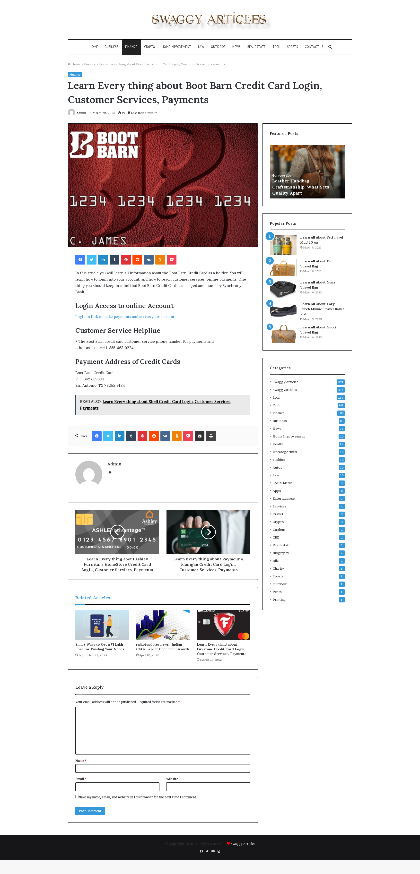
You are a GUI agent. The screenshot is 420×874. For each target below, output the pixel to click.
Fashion (279, 460)
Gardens (279, 529)
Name (80, 761)
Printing (279, 599)
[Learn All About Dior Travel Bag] (283, 267)
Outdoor (218, 47)
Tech (276, 47)
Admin (81, 113)
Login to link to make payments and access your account (124, 316)
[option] (331, 171)
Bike (276, 561)
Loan (276, 397)
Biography (281, 553)
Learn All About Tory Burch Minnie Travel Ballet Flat (322, 309)
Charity (278, 568)
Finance (131, 47)
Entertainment (284, 498)
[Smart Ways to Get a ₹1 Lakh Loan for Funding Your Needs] (102, 625)
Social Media (282, 483)
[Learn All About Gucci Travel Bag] (283, 334)
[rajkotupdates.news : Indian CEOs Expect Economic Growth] (163, 625)
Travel (278, 514)
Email (80, 779)
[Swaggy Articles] (210, 19)
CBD (276, 537)
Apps (277, 491)
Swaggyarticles (285, 390)
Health (278, 444)
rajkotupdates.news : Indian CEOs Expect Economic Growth (162, 646)
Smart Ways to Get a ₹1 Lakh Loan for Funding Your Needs (99, 646)
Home (94, 47)
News (236, 47)
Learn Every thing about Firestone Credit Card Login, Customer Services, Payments (221, 649)
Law (201, 47)
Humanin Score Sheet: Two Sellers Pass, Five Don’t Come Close (327, 187)
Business (111, 47)
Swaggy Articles (285, 382)
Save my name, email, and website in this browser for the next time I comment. (138, 797)
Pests (277, 592)
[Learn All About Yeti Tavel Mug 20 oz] (283, 245)
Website (172, 779)
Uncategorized (285, 452)
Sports (292, 47)
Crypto (149, 47)
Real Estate (256, 47)
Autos (277, 467)
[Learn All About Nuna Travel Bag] (283, 289)
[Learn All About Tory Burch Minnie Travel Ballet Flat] (283, 310)
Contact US (314, 47)
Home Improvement (176, 47)
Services (279, 506)
